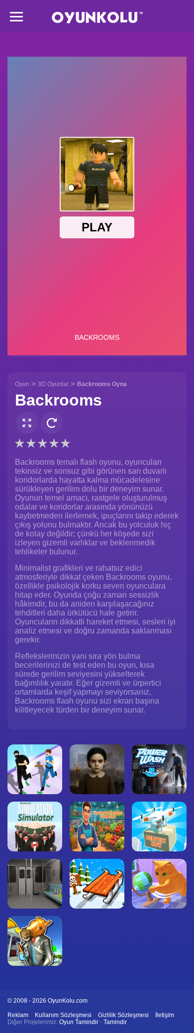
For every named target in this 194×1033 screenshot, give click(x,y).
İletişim (164, 1015)
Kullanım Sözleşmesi (63, 1015)
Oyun (22, 384)
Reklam (17, 1015)
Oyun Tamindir (78, 1022)
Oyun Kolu (97, 17)
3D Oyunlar (53, 384)
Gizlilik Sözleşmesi (123, 1015)
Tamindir (115, 1022)
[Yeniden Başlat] (52, 423)
